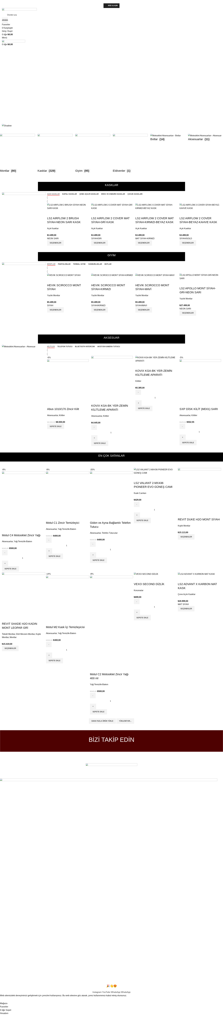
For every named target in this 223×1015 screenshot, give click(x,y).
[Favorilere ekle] (196, 213)
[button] (111, 114)
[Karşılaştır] (183, 213)
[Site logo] (19, 10)
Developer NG (35, 777)
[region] (111, 89)
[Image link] (111, 769)
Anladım (5, 999)
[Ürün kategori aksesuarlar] (111, 154)
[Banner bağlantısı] (24, 206)
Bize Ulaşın (113, 5)
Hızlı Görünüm (189, 213)
